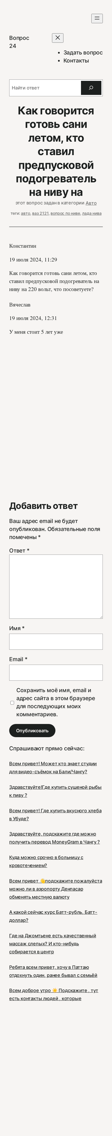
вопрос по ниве (65, 213)
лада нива (91, 213)
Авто (91, 203)
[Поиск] (91, 88)
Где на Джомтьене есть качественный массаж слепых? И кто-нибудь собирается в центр (52, 944)
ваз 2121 (40, 213)
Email (18, 659)
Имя (17, 628)
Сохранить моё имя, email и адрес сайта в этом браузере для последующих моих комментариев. (55, 702)
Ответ (19, 550)
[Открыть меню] (97, 18)
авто (25, 213)
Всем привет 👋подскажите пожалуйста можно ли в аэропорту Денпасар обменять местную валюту (55, 889)
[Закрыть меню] (57, 38)
